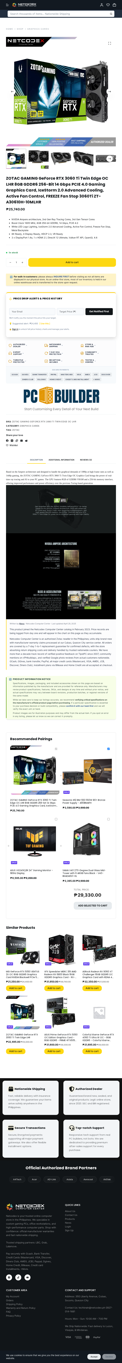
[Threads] (12, 440)
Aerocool (88, 1179)
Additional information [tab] (61, 460)
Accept (94, 1356)
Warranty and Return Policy (20, 1308)
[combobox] (58, 14)
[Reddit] (26, 440)
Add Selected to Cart (92, 905)
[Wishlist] (108, 4)
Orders (10, 1300)
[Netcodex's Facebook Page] (9, 1277)
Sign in (15, 329)
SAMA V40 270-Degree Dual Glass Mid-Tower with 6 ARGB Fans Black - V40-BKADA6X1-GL (84, 873)
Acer (34, 1179)
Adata (70, 1179)
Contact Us (71, 1215)
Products (70, 1219)
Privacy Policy (13, 1315)
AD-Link (51, 1179)
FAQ (8, 1311)
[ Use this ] (44, 323)
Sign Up (69, 1230)
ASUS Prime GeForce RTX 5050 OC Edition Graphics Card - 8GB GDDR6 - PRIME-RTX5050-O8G (61, 1039)
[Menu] (7, 4)
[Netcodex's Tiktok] (18, 1277)
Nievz (21, 623)
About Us (70, 1211)
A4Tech (17, 1179)
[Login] (101, 4)
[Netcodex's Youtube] (27, 1277)
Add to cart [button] (15, 988)
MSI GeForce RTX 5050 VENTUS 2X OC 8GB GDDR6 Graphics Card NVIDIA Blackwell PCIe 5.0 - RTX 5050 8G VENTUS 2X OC (22, 976)
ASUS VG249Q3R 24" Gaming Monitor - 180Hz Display (31, 872)
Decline (109, 1356)
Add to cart (72, 262)
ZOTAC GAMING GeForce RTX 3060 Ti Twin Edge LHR (22, 1036)
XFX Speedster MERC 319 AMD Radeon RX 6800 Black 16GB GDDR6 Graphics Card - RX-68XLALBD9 (60, 976)
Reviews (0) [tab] (86, 460)
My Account (12, 1296)
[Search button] (111, 14)
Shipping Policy (14, 1304)
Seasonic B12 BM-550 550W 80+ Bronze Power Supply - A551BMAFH (84, 801)
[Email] (21, 440)
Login (68, 1226)
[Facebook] (7, 440)
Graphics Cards (29, 426)
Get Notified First (99, 311)
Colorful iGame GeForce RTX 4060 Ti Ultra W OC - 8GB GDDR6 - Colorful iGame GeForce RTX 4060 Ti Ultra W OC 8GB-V (98, 1040)
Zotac (16, 430)
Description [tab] (36, 460)
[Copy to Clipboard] (17, 440)
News (68, 1222)
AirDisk (107, 1179)
